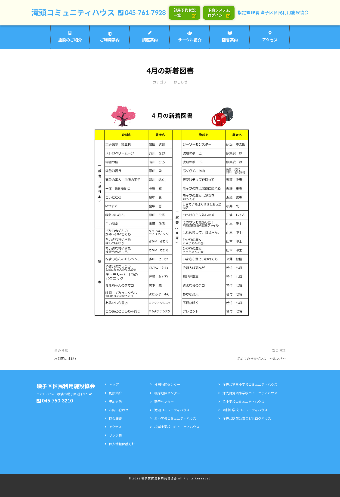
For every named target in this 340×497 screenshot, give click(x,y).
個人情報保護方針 (122, 444)
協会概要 (115, 418)
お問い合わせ (118, 410)
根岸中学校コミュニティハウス (176, 427)
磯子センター (164, 402)
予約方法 (115, 402)
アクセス (270, 39)
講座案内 (150, 39)
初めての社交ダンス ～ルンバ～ (261, 359)
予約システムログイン (219, 12)
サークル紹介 (189, 39)
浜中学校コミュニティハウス (243, 402)
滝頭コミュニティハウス (73, 12)
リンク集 (115, 435)
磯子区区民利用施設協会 (284, 12)
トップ (114, 385)
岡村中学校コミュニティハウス (245, 410)
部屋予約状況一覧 (184, 12)
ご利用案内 (110, 39)
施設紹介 (115, 393)
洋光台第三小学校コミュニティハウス (250, 385)
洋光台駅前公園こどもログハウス (247, 418)
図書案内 (230, 39)
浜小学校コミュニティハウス (175, 418)
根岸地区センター (167, 393)
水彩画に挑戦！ (65, 359)
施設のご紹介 (70, 39)
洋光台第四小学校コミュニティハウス (250, 393)
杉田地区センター (167, 385)
